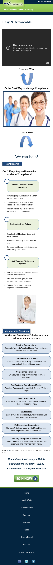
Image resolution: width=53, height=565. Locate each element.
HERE (9, 450)
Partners (26, 522)
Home (26, 493)
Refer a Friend (26, 537)
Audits (26, 530)
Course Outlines (26, 508)
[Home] (14, 4)
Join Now (26, 515)
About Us (26, 544)
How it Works (26, 500)
